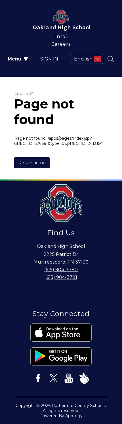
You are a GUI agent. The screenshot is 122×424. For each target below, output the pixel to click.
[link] (61, 35)
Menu (14, 59)
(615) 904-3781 (61, 277)
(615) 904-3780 (61, 269)
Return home (31, 162)
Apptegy (74, 415)
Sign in (49, 59)
